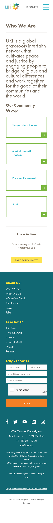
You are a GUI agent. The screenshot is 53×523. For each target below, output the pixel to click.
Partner (10, 351)
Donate (10, 347)
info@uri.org (26, 445)
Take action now (26, 260)
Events (11, 337)
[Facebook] (7, 423)
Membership (15, 333)
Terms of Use (32, 488)
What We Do (13, 294)
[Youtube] (25, 422)
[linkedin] (34, 423)
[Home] (12, 10)
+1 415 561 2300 (26, 441)
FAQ (39, 488)
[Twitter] (15, 423)
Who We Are (13, 289)
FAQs (9, 308)
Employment (11, 488)
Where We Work (15, 298)
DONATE (32, 7)
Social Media (15, 342)
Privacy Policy (21, 488)
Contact (44, 488)
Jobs (8, 312)
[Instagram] (43, 423)
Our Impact (12, 303)
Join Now (11, 328)
